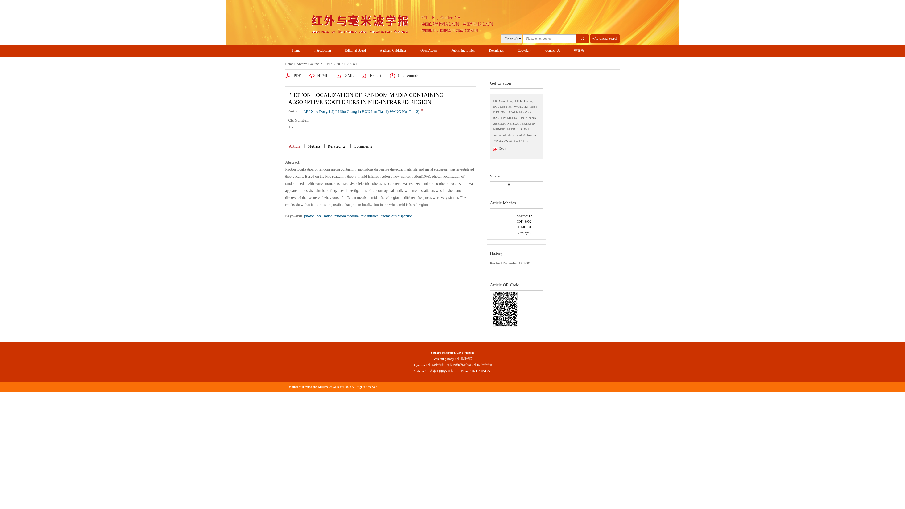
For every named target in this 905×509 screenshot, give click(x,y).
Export (375, 75)
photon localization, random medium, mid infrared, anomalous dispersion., (359, 216)
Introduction (322, 50)
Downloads (496, 50)
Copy (502, 148)
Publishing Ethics (463, 50)
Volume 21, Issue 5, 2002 (326, 64)
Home (296, 50)
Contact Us (552, 50)
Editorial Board (355, 50)
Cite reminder (409, 75)
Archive (302, 64)
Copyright (524, 50)
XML (349, 75)
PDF (297, 75)
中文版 (579, 50)
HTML (322, 75)
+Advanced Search (604, 38)
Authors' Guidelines (393, 50)
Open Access (428, 50)
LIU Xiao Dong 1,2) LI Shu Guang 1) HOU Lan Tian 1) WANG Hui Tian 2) (361, 112)
